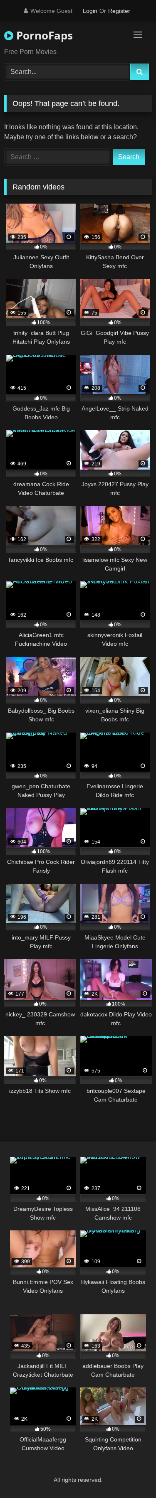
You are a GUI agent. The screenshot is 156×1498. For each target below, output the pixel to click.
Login (90, 10)
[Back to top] (130, 1473)
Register (119, 10)
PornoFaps (43, 35)
